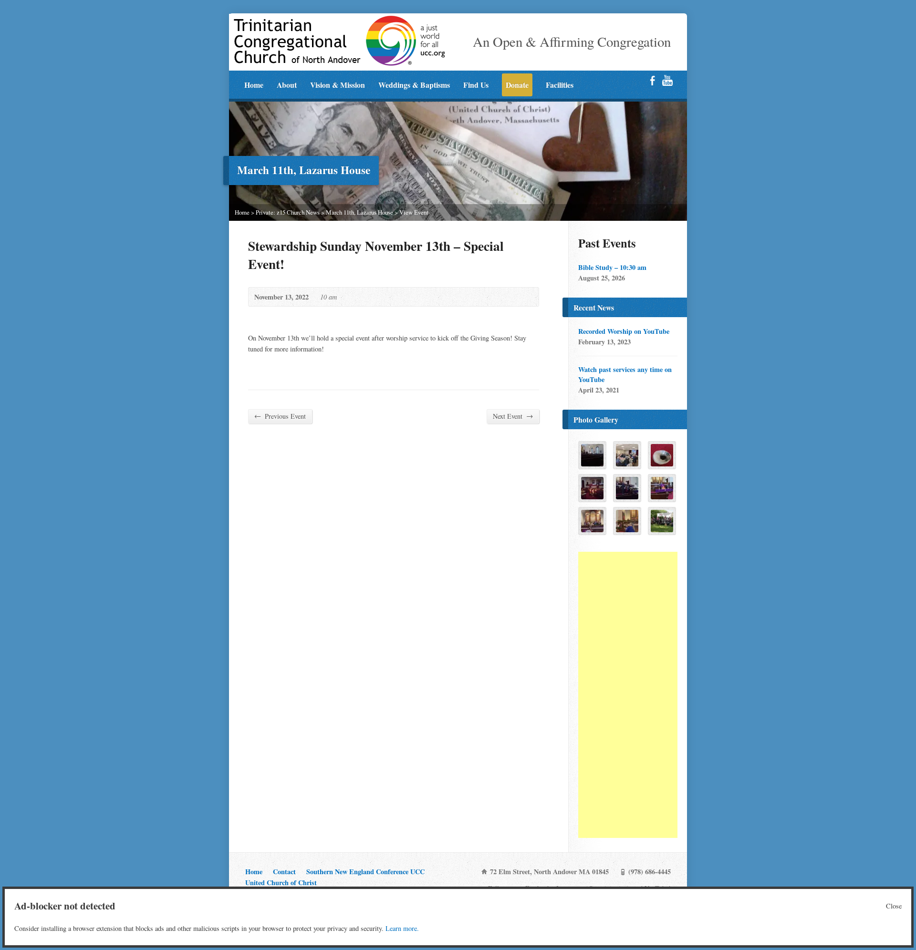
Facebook (652, 80)
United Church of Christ (281, 883)
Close (894, 905)
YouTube (667, 80)
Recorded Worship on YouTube (623, 331)
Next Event (513, 416)
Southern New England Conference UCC (365, 872)
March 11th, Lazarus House (359, 212)
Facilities (559, 84)
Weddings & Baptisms (414, 84)
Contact (284, 872)
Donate (517, 84)
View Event (413, 212)
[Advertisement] (627, 695)
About (287, 84)
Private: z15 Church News (288, 212)
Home (253, 84)
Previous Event (280, 416)
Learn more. (402, 928)
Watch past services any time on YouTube (625, 374)
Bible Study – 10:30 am (612, 267)
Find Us (476, 84)
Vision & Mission (337, 84)
